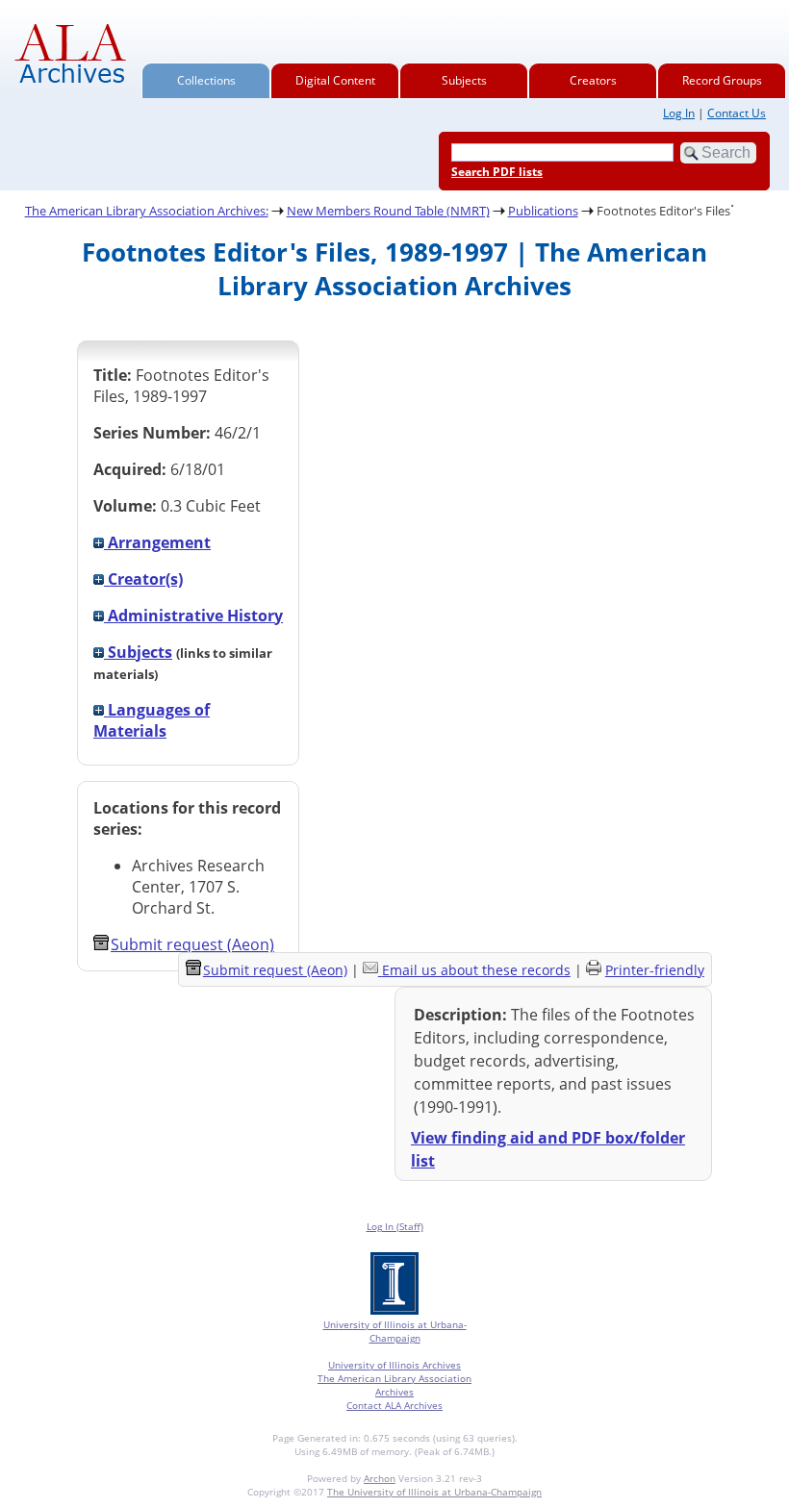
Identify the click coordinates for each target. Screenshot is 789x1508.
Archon (379, 1478)
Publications (543, 210)
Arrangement (157, 542)
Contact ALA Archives (394, 1405)
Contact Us (736, 113)
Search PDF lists (497, 171)
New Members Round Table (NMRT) (388, 210)
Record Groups (722, 80)
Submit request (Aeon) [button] (192, 944)
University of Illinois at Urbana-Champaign (395, 1331)
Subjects (464, 80)
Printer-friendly (654, 970)
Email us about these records (476, 970)
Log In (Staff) (395, 1226)
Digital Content (335, 80)
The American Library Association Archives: (146, 210)
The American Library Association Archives (394, 1384)
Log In (679, 113)
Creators (593, 80)
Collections (206, 80)
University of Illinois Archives (394, 1364)
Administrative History (193, 615)
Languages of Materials (151, 720)
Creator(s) (143, 579)
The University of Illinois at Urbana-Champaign (434, 1491)
